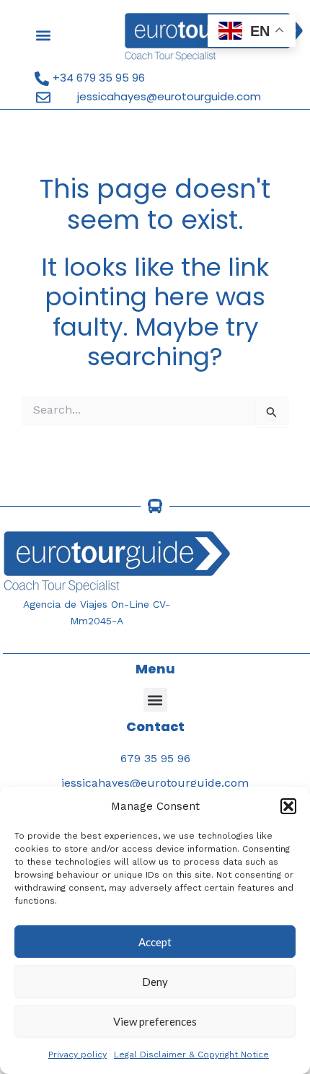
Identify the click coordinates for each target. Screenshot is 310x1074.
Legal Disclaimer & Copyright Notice (191, 1054)
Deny (155, 981)
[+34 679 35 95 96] (42, 78)
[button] (288, 806)
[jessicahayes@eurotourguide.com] (43, 97)
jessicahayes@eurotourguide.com (169, 96)
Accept (155, 941)
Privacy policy (77, 1054)
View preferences (155, 1021)
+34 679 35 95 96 (99, 77)
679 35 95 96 (155, 758)
